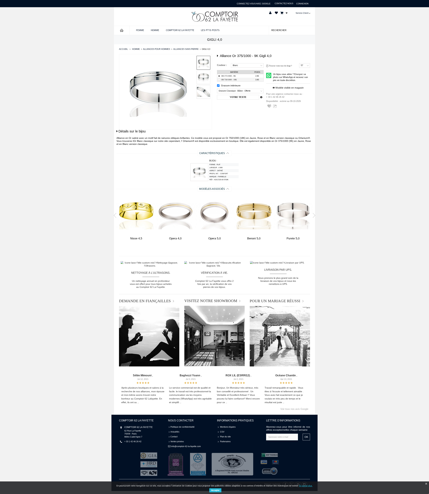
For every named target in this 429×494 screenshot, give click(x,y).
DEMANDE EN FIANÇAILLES (145, 301)
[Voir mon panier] (283, 13)
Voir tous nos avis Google (294, 409)
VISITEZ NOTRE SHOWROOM (210, 300)
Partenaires (225, 441)
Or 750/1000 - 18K (229, 80)
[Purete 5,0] (293, 214)
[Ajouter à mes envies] (269, 107)
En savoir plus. (306, 486)
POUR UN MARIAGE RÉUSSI (275, 301)
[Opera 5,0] (214, 214)
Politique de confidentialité (182, 427)
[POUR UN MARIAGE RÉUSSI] (280, 336)
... (138, 402)
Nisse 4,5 (136, 238)
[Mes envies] (276, 13)
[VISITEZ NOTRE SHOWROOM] (214, 336)
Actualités (174, 432)
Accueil (123, 49)
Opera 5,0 (214, 238)
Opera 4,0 (175, 238)
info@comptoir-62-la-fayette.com (186, 446)
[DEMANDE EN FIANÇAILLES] (149, 336)
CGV (222, 432)
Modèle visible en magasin (289, 87)
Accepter (215, 490)
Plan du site (225, 436)
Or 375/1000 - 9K (228, 76)
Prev (116, 215)
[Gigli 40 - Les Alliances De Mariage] (203, 63)
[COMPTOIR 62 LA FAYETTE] (214, 16)
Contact (173, 436)
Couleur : (222, 65)
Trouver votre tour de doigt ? (280, 66)
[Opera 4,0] (175, 214)
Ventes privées (177, 441)
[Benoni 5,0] (253, 214)
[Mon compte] (270, 13)
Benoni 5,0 (253, 238)
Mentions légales (228, 427)
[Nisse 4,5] (136, 214)
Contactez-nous (284, 3)
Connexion (302, 4)
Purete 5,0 (293, 238)
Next (313, 215)
